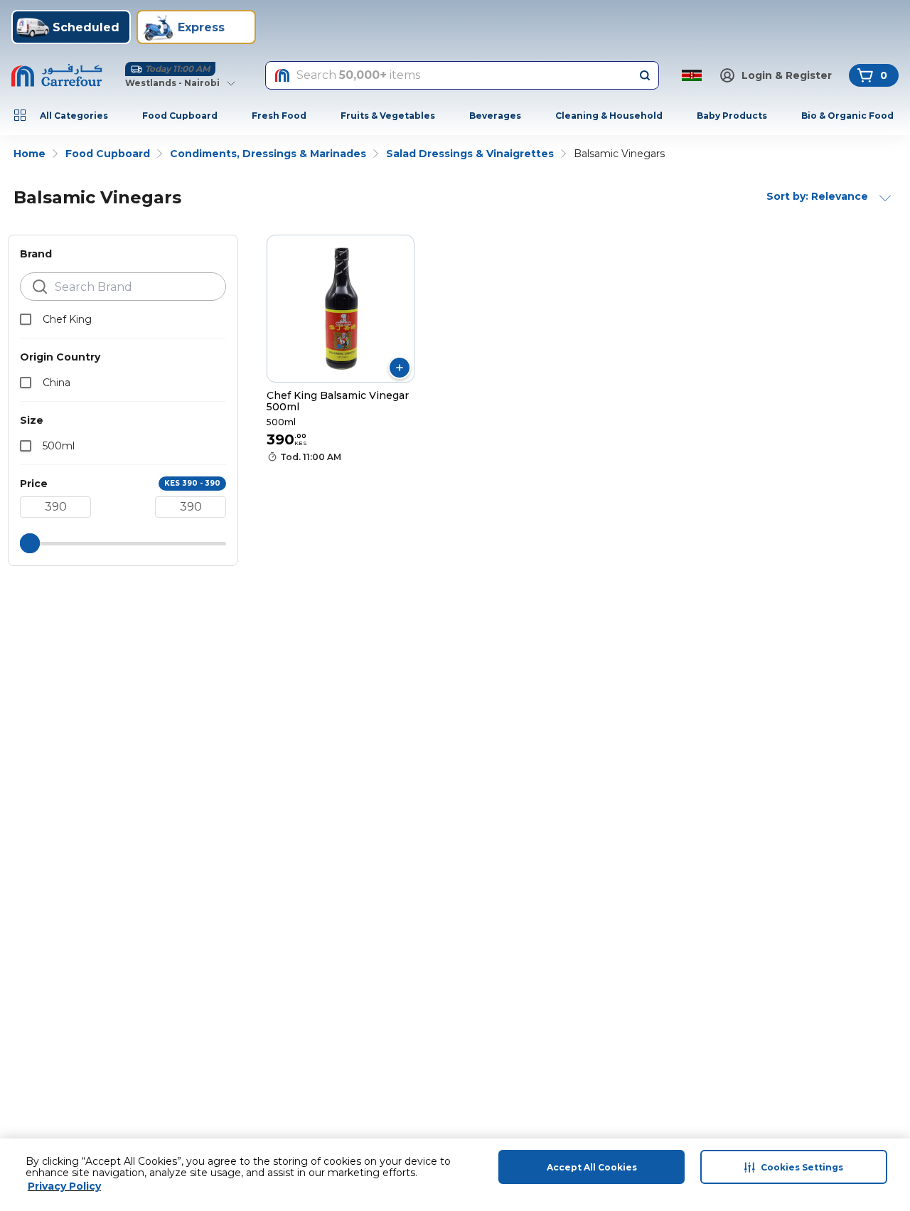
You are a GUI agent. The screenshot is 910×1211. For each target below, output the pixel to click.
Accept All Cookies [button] (592, 1167)
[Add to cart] (399, 367)
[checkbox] (25, 319)
